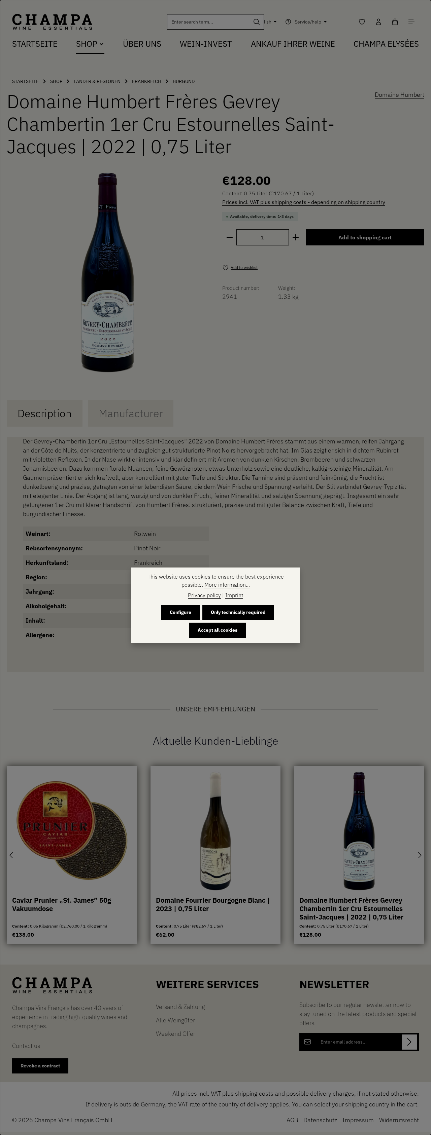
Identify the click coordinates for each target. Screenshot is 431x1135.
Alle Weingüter (175, 1020)
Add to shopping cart (365, 237)
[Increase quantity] (296, 237)
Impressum (358, 1120)
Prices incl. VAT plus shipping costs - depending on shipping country (303, 202)
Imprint (234, 595)
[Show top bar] (411, 22)
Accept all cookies (217, 630)
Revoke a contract (40, 1066)
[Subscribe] (409, 1042)
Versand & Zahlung (180, 1007)
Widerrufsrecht (399, 1120)
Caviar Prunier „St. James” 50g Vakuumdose (61, 904)
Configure (180, 612)
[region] (108, 272)
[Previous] (12, 855)
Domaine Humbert (399, 95)
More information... (227, 584)
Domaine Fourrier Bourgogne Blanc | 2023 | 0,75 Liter (213, 904)
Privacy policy (204, 595)
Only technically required (238, 612)
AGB (292, 1120)
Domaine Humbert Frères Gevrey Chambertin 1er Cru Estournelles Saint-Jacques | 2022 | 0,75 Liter (351, 908)
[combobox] (208, 22)
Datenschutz (320, 1120)
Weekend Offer (175, 1034)
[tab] (44, 413)
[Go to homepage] (52, 22)
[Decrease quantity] (229, 237)
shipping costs (254, 1093)
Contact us (26, 1046)
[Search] (257, 22)
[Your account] (378, 22)
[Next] (419, 855)
